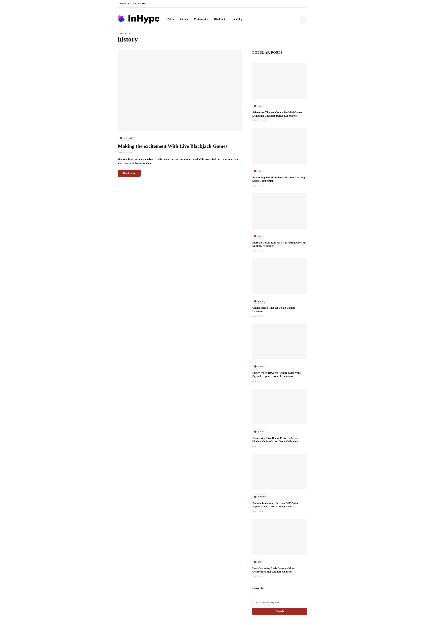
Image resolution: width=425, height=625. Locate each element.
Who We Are (138, 3)
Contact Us (123, 3)
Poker (170, 19)
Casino (184, 19)
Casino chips (201, 19)
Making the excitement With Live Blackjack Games (172, 146)
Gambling (237, 19)
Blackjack (219, 19)
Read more (129, 173)
